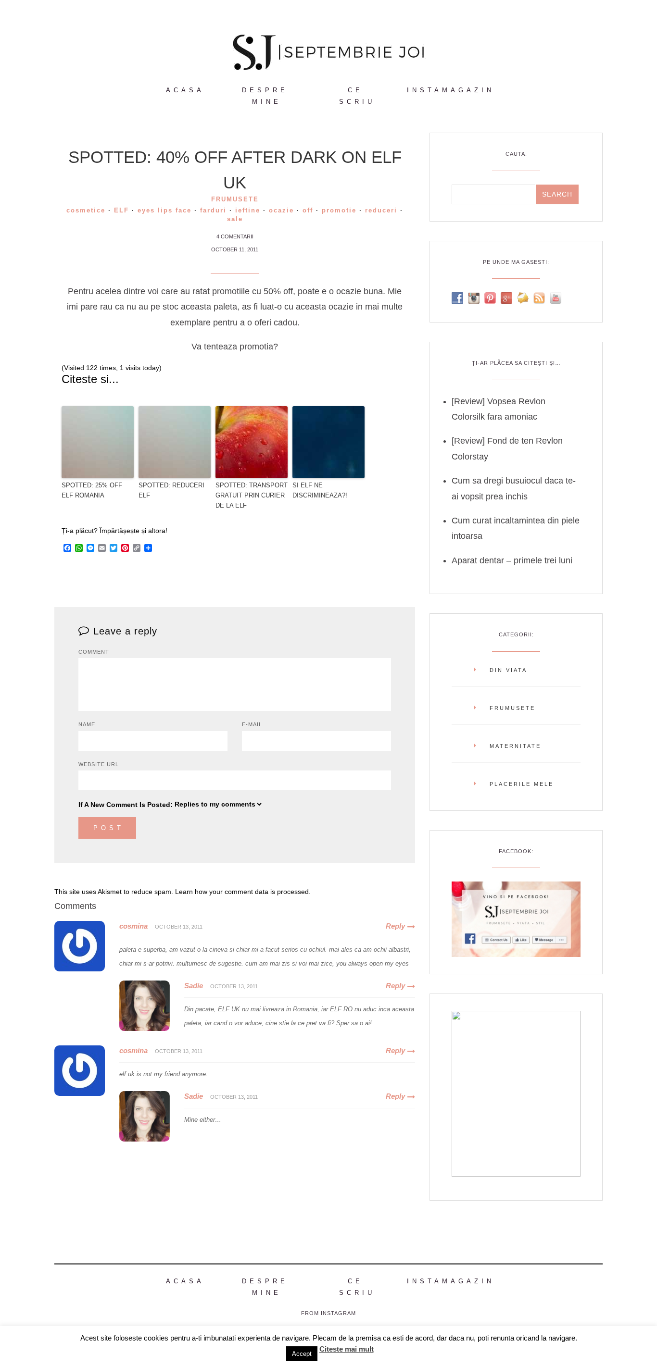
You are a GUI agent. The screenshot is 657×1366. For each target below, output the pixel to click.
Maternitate (515, 746)
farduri (213, 210)
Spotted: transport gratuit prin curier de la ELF (251, 495)
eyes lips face (164, 210)
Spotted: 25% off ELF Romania (92, 490)
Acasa (185, 90)
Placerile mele (522, 784)
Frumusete (235, 199)
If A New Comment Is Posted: (125, 804)
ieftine (247, 210)
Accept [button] (302, 1353)
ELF (121, 210)
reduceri (381, 210)
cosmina (133, 926)
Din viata (508, 670)
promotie (339, 210)
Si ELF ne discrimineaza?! (319, 490)
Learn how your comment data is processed (242, 891)
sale (235, 219)
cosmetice (85, 210)
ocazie (281, 210)
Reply (395, 926)
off (308, 210)
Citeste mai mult (346, 1349)
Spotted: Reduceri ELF (171, 490)
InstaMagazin (450, 90)
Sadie (193, 985)
